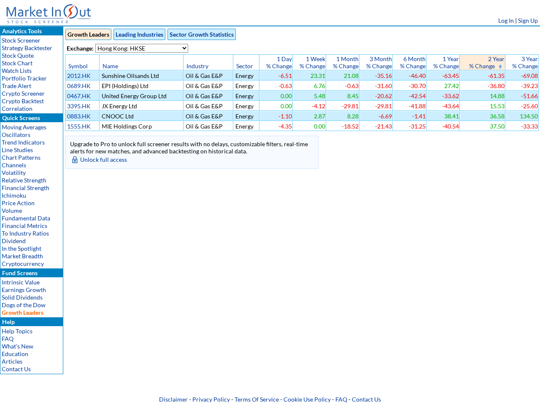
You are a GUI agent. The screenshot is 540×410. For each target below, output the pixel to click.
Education (15, 353)
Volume (12, 210)
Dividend (14, 240)
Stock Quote (18, 55)
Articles (12, 361)
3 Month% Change (379, 62)
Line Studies (17, 149)
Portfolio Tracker (24, 78)
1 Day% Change (279, 62)
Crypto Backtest (23, 101)
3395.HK (79, 106)
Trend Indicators (23, 142)
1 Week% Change (312, 62)
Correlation (17, 108)
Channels (14, 165)
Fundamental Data (26, 218)
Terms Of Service (257, 399)
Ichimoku (14, 195)
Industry (197, 66)
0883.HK (79, 116)
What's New (17, 346)
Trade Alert (16, 85)
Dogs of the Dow (24, 304)
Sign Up (528, 20)
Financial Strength (25, 187)
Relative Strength (24, 180)
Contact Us (16, 368)
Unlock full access (103, 159)
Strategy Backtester (27, 47)
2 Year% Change (487, 62)
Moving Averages (24, 127)
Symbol (78, 66)
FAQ (8, 338)
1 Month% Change (346, 62)
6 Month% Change (413, 62)
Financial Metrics (24, 225)
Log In (506, 20)
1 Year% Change (446, 62)
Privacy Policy (211, 399)
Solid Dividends (22, 297)
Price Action (18, 202)
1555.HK (79, 126)
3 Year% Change (525, 62)
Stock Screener (21, 40)
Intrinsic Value (21, 282)
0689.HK (79, 85)
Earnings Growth (24, 289)
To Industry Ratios (25, 233)
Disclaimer (173, 399)
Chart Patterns (21, 157)
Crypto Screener (23, 93)
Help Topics (17, 331)
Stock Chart (17, 63)
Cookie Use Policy (307, 399)
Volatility (14, 172)
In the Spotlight (21, 248)
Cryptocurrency (23, 263)
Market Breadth (22, 256)
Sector (244, 66)
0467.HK (79, 95)
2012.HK (79, 75)
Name (110, 66)
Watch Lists (17, 70)
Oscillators (16, 134)
